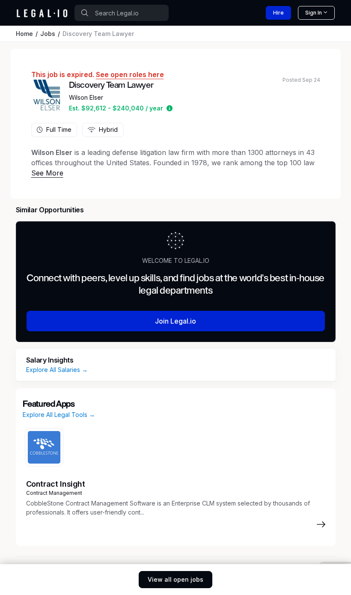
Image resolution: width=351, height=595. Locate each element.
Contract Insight (55, 483)
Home (24, 33)
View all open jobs (175, 579)
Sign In (313, 12)
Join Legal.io (175, 321)
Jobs (47, 33)
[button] (170, 108)
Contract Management (54, 493)
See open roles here (130, 74)
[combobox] (121, 13)
